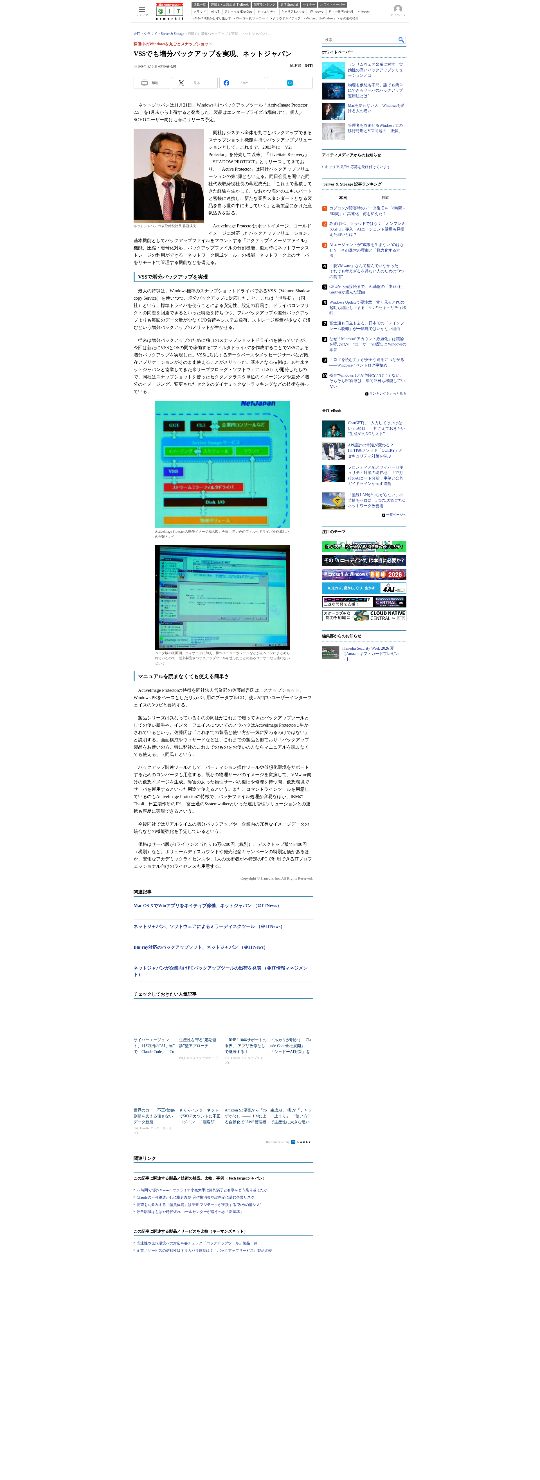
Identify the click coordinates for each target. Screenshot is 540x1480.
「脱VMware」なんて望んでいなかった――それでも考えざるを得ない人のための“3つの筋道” (367, 271)
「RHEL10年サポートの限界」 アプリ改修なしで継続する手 (246, 1046)
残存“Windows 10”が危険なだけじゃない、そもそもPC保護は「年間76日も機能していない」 (367, 380)
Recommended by (278, 1142)
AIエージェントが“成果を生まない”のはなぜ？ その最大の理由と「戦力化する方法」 (366, 250)
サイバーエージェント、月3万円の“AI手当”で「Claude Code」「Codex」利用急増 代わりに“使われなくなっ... (154, 1052)
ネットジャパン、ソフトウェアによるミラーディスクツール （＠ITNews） (209, 926)
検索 (401, 40)
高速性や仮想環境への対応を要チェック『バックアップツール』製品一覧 (197, 1243)
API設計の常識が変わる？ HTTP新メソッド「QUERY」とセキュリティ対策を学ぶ (375, 450)
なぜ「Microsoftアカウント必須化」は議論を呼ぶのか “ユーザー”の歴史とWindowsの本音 (367, 344)
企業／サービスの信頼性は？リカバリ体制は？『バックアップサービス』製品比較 (204, 1250)
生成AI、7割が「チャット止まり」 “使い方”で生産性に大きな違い (291, 1116)
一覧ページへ (396, 515)
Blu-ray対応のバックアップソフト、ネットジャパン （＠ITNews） (201, 947)
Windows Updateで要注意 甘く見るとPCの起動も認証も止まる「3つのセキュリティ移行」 (367, 307)
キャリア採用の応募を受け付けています (358, 167)
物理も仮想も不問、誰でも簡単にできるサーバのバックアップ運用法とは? (375, 90)
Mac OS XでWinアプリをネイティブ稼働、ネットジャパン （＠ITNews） (208, 905)
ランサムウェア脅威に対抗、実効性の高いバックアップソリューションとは (375, 70)
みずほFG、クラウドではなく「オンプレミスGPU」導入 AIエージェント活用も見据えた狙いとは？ (367, 229)
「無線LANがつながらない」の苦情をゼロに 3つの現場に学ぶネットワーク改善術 (376, 500)
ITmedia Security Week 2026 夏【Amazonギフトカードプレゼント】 (370, 653)
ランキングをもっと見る (387, 394)
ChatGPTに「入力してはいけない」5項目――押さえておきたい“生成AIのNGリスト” (376, 428)
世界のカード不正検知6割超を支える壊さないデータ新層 (154, 1116)
